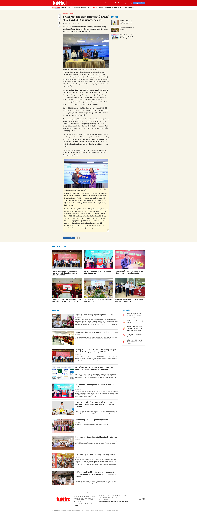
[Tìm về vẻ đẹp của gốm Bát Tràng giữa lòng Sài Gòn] (63, 460)
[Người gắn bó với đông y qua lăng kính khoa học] (63, 321)
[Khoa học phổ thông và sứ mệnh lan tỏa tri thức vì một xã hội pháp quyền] (130, 259)
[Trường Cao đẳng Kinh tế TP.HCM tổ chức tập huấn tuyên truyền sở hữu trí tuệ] (67, 288)
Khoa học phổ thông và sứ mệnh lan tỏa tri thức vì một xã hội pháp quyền (129, 272)
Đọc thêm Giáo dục (59, 247)
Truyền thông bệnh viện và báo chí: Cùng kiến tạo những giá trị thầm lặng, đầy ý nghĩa (95, 510)
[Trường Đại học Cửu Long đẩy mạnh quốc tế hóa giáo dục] (98, 288)
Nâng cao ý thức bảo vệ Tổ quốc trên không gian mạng (96, 332)
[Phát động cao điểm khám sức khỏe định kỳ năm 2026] (63, 443)
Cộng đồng (131, 7)
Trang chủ (65, 13)
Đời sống (114, 7)
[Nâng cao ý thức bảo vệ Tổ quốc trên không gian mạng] (63, 338)
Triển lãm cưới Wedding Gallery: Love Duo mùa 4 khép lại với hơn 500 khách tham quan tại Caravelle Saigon (95, 474)
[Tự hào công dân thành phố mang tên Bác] (63, 426)
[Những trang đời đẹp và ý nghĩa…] (115, 29)
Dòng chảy (63, 7)
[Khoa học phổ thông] (69, 3)
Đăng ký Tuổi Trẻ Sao (139, 3)
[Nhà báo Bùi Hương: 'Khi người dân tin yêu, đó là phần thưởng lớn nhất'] (115, 36)
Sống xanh (84, 7)
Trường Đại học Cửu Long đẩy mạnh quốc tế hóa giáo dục (98, 300)
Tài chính (101, 7)
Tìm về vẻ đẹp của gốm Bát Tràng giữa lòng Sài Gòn (95, 455)
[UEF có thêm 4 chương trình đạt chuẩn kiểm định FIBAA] (98, 259)
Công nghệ (77, 7)
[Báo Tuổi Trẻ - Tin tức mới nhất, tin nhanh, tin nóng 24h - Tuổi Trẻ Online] (58, 3)
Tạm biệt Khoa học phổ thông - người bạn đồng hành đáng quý (126, 22)
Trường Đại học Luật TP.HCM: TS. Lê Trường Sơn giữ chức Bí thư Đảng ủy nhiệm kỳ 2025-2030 (65, 273)
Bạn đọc (125, 7)
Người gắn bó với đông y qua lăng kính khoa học (94, 315)
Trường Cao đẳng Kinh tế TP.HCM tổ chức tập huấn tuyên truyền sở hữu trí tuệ (66, 300)
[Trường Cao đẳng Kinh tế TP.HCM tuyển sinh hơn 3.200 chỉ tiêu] (130, 288)
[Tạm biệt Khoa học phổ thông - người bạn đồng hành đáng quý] (115, 22)
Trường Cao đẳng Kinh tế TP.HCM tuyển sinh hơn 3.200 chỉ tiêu (129, 300)
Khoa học (70, 7)
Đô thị (119, 7)
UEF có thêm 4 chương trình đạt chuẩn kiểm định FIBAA (97, 272)
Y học (89, 7)
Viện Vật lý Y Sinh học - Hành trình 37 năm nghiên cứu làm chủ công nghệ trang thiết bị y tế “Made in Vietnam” (95, 404)
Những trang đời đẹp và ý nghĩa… (127, 28)
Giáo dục (95, 7)
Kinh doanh (108, 7)
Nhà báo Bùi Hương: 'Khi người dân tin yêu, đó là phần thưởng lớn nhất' (126, 36)
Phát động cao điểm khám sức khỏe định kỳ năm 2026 (96, 437)
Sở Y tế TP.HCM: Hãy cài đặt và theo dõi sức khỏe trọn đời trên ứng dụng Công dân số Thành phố (96, 368)
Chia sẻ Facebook (69, 238)
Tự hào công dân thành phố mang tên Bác (91, 420)
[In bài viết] (78, 238)
